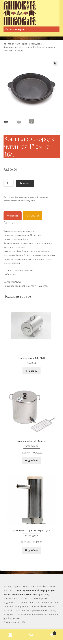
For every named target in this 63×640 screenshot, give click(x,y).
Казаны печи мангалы (25, 197)
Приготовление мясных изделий (19, 47)
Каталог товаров (14, 29)
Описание (12, 215)
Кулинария (22, 43)
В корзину (25, 182)
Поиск (31, 635)
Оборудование (36, 43)
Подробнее (31, 460)
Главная (10, 43)
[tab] (13, 215)
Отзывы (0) (32, 215)
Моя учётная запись (10, 635)
